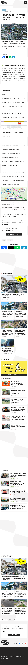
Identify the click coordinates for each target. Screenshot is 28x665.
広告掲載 (11, 656)
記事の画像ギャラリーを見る (13, 234)
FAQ (7, 658)
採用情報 (2, 658)
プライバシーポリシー (19, 656)
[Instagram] (25, 643)
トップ (2, 619)
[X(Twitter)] (22, 643)
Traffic (6, 619)
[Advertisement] (14, 441)
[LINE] (10, 57)
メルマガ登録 (14, 634)
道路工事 (4, 240)
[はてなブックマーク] (13, 57)
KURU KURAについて (5, 656)
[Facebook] (3, 57)
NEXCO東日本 (10, 240)
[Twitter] (7, 57)
